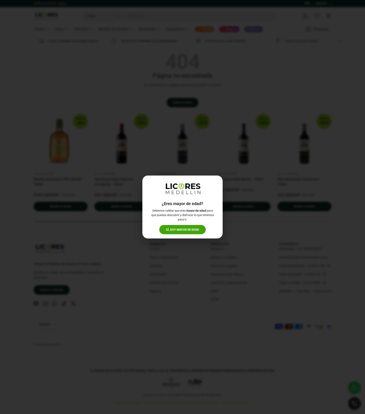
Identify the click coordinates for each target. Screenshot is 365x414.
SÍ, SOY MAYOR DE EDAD (182, 229)
